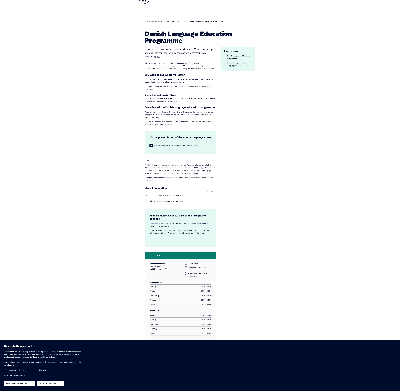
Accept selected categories (16, 383)
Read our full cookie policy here (42, 357)
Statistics (43, 370)
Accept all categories (48, 383)
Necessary (12, 370)
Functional (27, 370)
